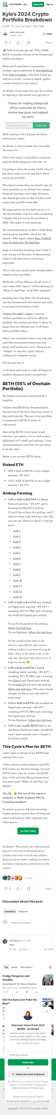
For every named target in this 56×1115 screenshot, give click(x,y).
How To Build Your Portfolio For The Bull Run (26, 240)
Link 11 (17, 586)
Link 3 (17, 542)
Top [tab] (6, 967)
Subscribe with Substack (30, 1074)
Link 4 (17, 547)
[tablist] (15, 911)
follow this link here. (40, 632)
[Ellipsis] (51, 940)
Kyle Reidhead (44, 71)
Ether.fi (16, 681)
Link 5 (17, 553)
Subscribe (38, 4)
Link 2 (17, 536)
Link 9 (17, 575)
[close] (46, 1011)
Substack (12, 1108)
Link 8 (17, 569)
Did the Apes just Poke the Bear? (19, 1001)
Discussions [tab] (26, 967)
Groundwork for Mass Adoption (19, 983)
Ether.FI (21, 685)
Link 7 (17, 564)
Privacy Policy (38, 1087)
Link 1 (17, 531)
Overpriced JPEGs (28, 988)
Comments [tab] (9, 911)
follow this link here (19, 628)
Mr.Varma (14, 940)
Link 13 (17, 597)
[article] (28, 984)
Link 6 (17, 558)
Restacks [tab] (23, 911)
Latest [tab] (14, 967)
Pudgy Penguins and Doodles (16, 977)
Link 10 (17, 580)
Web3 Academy (17, 32)
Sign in (49, 4)
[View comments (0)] (17, 992)
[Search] (50, 967)
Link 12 (17, 591)
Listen (49, 33)
